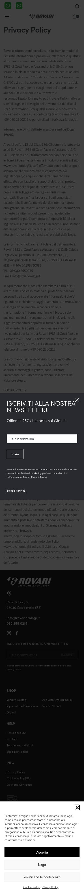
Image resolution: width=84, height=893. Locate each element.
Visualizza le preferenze (42, 876)
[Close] (77, 400)
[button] (77, 807)
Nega (42, 864)
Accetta (42, 852)
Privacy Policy (50, 887)
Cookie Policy (31, 887)
